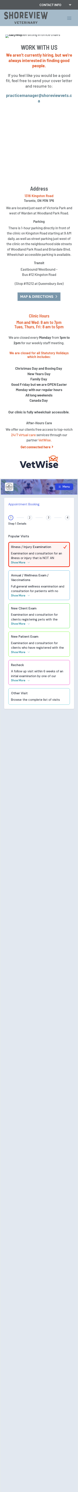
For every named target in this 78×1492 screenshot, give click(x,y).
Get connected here (36, 447)
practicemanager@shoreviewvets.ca (39, 98)
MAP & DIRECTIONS (36, 296)
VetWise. (45, 440)
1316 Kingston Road (39, 195)
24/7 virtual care (23, 435)
